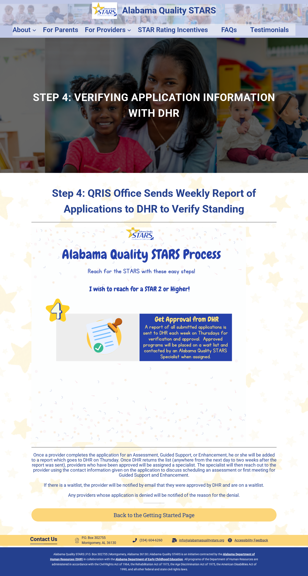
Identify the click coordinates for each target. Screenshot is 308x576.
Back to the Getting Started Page (154, 515)
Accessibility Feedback (251, 540)
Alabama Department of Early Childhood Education (149, 559)
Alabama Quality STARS (169, 10)
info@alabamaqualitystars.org (201, 540)
